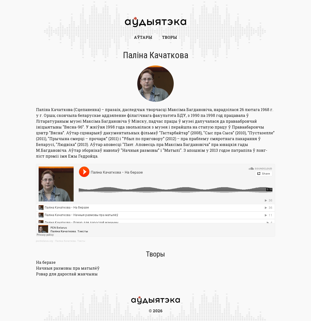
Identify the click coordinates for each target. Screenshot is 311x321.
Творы (169, 37)
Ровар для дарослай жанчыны (67, 273)
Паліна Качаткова (155, 55)
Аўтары (143, 37)
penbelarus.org (44, 241)
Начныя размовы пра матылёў (68, 268)
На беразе (46, 262)
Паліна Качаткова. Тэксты (70, 241)
